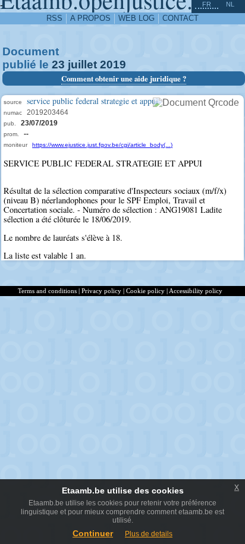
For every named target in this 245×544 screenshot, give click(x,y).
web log (136, 18)
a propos (90, 18)
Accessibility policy (195, 290)
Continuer (93, 533)
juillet (82, 64)
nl (230, 4)
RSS (54, 18)
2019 (113, 64)
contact (180, 18)
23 (58, 64)
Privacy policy (101, 290)
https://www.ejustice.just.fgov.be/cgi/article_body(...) (102, 144)
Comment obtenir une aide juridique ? (123, 78)
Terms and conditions (47, 290)
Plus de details (148, 534)
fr (206, 4)
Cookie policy (145, 290)
